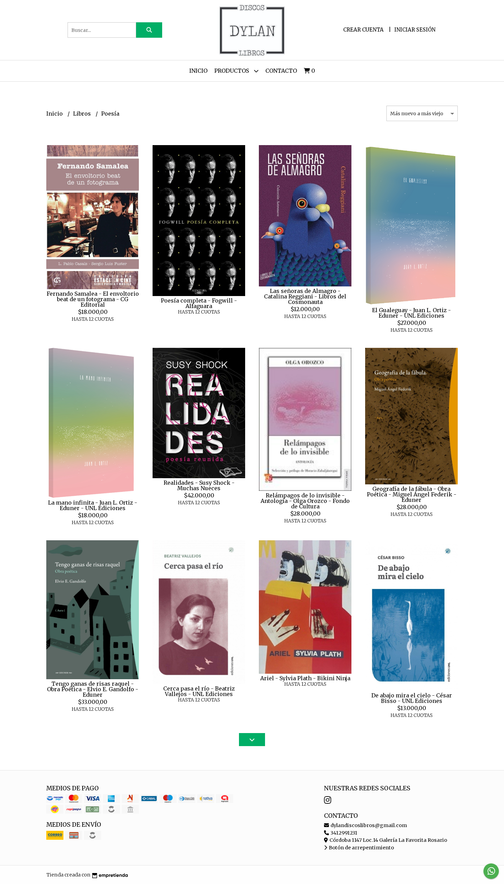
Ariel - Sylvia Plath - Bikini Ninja (305, 678)
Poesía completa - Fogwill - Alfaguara (199, 303)
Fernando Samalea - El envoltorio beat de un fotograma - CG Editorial (93, 299)
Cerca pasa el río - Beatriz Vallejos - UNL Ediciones (199, 691)
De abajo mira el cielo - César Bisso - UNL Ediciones (411, 698)
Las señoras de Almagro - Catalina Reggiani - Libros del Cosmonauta (305, 296)
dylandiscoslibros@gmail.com (368, 825)
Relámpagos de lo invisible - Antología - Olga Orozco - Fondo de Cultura (305, 501)
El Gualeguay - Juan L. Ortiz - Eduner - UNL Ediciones (411, 313)
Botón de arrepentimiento (361, 848)
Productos (232, 70)
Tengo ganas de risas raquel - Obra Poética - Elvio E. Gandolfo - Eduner (92, 689)
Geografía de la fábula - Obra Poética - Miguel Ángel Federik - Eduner (411, 494)
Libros (82, 113)
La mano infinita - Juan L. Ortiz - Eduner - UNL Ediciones (92, 505)
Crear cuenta (363, 29)
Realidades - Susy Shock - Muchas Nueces (199, 485)
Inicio (198, 70)
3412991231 (343, 833)
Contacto (281, 70)
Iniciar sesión (414, 29)
